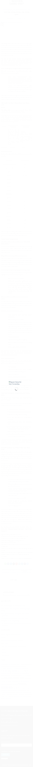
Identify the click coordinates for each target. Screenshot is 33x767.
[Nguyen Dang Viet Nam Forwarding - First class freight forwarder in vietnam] (16, 383)
